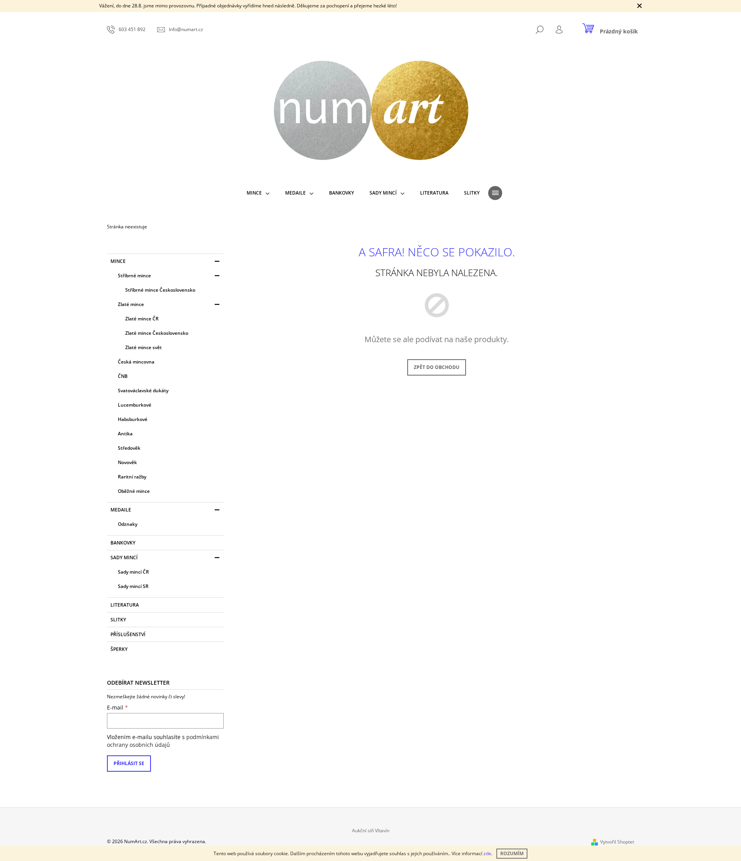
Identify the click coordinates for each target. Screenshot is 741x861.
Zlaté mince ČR (142, 318)
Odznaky (127, 524)
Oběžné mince (134, 491)
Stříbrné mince (134, 275)
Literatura (124, 605)
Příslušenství (127, 634)
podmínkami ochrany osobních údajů (163, 740)
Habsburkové (132, 419)
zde (487, 853)
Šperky (119, 649)
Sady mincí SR (133, 586)
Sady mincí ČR (133, 572)
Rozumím (512, 853)
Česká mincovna (136, 361)
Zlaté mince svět (143, 347)
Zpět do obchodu (436, 367)
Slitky (118, 619)
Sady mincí (124, 557)
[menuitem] (258, 193)
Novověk (127, 462)
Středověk (129, 448)
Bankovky (122, 542)
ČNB (123, 376)
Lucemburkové (134, 405)
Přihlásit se (129, 763)
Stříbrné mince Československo (160, 290)
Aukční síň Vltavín (370, 830)
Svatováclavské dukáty (143, 390)
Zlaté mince (131, 304)
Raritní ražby (132, 476)
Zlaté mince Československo (156, 333)
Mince (118, 261)
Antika (125, 433)
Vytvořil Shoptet (617, 841)
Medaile (120, 509)
